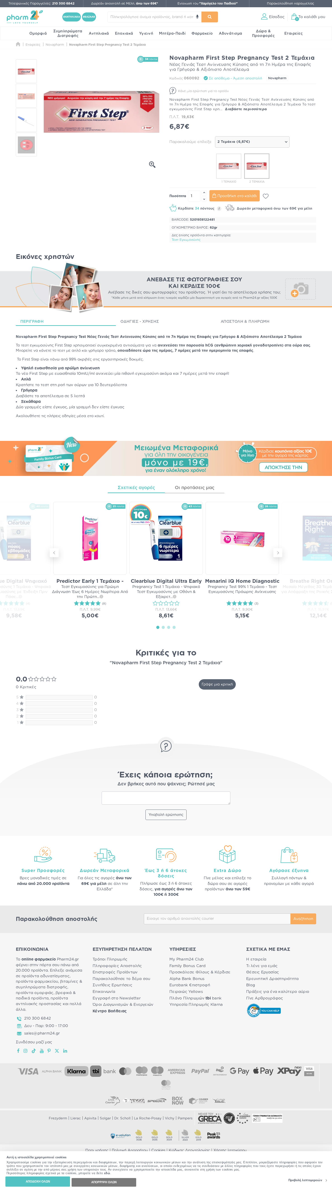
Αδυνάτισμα (230, 33)
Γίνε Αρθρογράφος (264, 998)
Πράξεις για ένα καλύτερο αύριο (277, 992)
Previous (54, 552)
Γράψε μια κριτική (217, 684)
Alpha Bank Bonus (186, 979)
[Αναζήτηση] (209, 17)
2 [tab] (163, 627)
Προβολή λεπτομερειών (305, 1180)
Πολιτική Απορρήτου (130, 1150)
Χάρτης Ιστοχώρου (230, 1150)
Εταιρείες (293, 33)
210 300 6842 (37, 1018)
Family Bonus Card (187, 966)
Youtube (42, 1051)
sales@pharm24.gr (42, 1033)
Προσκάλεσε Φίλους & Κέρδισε (199, 972)
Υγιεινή (146, 33)
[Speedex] (157, 1100)
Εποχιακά (124, 33)
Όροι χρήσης (96, 1150)
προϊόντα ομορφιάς (35, 993)
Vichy (169, 1118)
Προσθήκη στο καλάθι (237, 196)
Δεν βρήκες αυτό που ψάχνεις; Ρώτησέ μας (166, 784)
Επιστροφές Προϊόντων (115, 972)
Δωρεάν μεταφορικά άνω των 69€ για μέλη (274, 208)
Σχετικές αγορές (136, 487)
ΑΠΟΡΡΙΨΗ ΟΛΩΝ (104, 1182)
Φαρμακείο (202, 33)
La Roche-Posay (147, 1118)
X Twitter (57, 1051)
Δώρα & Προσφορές (263, 33)
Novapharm (277, 78)
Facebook (18, 1051)
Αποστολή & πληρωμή (245, 321)
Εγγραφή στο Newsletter (117, 998)
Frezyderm (58, 1118)
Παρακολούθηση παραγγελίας (290, 3)
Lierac (75, 1118)
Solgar (105, 1118)
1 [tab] (158, 627)
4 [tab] (174, 627)
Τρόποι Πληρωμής (110, 959)
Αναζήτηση (303, 919)
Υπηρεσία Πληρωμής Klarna (196, 1004)
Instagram (25, 1051)
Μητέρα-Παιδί (172, 33)
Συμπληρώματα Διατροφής (67, 33)
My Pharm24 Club (186, 959)
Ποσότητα (177, 196)
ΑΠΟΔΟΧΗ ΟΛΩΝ (38, 1181)
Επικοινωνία (104, 992)
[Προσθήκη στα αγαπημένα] (266, 196)
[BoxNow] (177, 1100)
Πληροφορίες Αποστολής (117, 966)
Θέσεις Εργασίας (262, 972)
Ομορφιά (38, 33)
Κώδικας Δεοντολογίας (189, 1150)
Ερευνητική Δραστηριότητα (272, 979)
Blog (250, 985)
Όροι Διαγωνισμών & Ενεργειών (123, 1004)
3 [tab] (169, 627)
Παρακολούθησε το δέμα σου (121, 979)
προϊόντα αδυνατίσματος (46, 976)
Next (277, 552)
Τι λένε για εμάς (262, 966)
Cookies (158, 1150)
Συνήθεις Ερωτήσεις (112, 985)
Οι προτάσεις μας (194, 487)
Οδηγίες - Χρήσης (139, 321)
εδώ (107, 1173)
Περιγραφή (32, 321)
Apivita (90, 1118)
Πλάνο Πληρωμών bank (195, 998)
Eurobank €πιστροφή (189, 985)
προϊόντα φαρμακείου (37, 981)
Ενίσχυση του (208, 3)
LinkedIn (65, 1051)
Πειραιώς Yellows (186, 992)
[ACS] (219, 1100)
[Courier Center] (198, 1100)
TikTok (33, 1051)
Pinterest (49, 1051)
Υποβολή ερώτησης (166, 815)
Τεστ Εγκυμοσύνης (186, 239)
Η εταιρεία (256, 959)
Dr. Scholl (122, 1118)
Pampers (185, 1118)
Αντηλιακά (99, 33)
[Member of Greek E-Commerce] (210, 1118)
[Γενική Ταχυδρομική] (133, 1100)
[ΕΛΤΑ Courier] (112, 1100)
